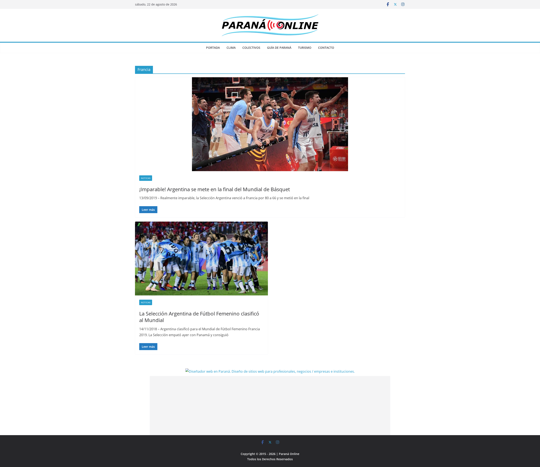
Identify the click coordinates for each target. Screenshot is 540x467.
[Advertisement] (270, 405)
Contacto (326, 48)
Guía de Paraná (279, 48)
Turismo (304, 48)
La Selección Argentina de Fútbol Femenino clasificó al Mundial (199, 317)
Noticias (145, 178)
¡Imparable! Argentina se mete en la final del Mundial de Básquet (214, 189)
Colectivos (251, 48)
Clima (231, 48)
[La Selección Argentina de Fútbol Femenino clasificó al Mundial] (201, 258)
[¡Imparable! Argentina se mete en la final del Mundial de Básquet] (270, 124)
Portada (213, 48)
